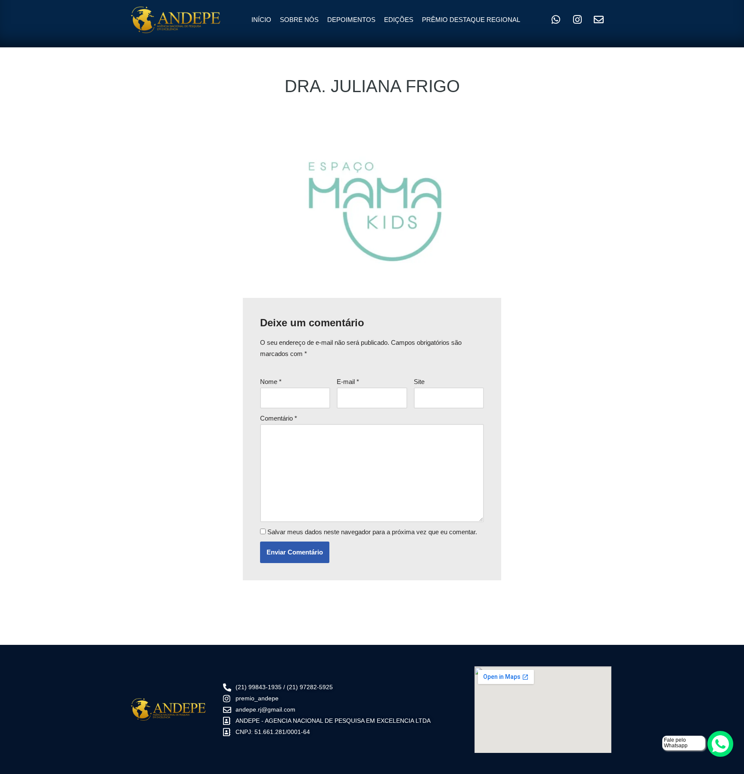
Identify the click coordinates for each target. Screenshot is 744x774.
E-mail (348, 381)
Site (419, 381)
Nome (271, 381)
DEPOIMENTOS (351, 19)
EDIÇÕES (398, 19)
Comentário (278, 418)
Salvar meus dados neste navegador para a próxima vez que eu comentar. (372, 532)
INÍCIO (261, 19)
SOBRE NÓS (299, 19)
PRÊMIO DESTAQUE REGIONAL (471, 19)
